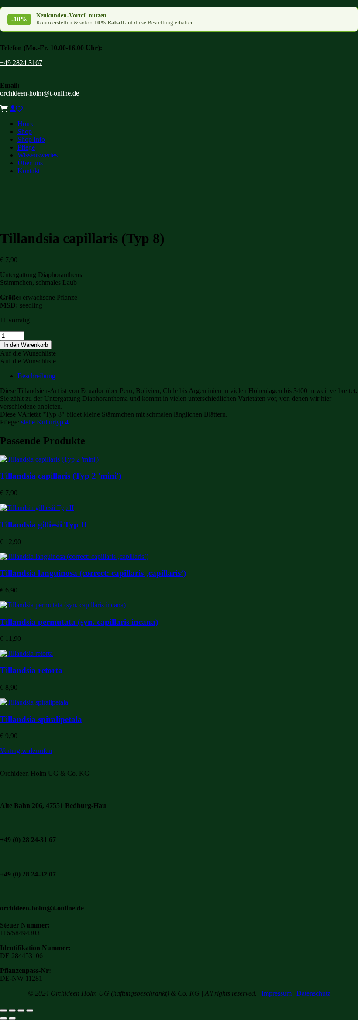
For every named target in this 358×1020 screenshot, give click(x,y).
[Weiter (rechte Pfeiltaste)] (12, 1018)
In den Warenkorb (25, 345)
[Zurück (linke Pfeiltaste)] (3, 1018)
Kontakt (28, 171)
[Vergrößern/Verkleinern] (3, 1010)
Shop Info (31, 139)
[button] (28, 353)
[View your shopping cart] (5, 109)
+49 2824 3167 (21, 62)
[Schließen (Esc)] (29, 1010)
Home (25, 123)
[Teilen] (20, 1010)
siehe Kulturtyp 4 (45, 422)
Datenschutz (313, 993)
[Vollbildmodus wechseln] (12, 1010)
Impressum (277, 993)
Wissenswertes (37, 155)
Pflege (26, 147)
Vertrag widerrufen (26, 750)
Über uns (30, 163)
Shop (24, 131)
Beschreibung (36, 376)
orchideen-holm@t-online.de (39, 93)
